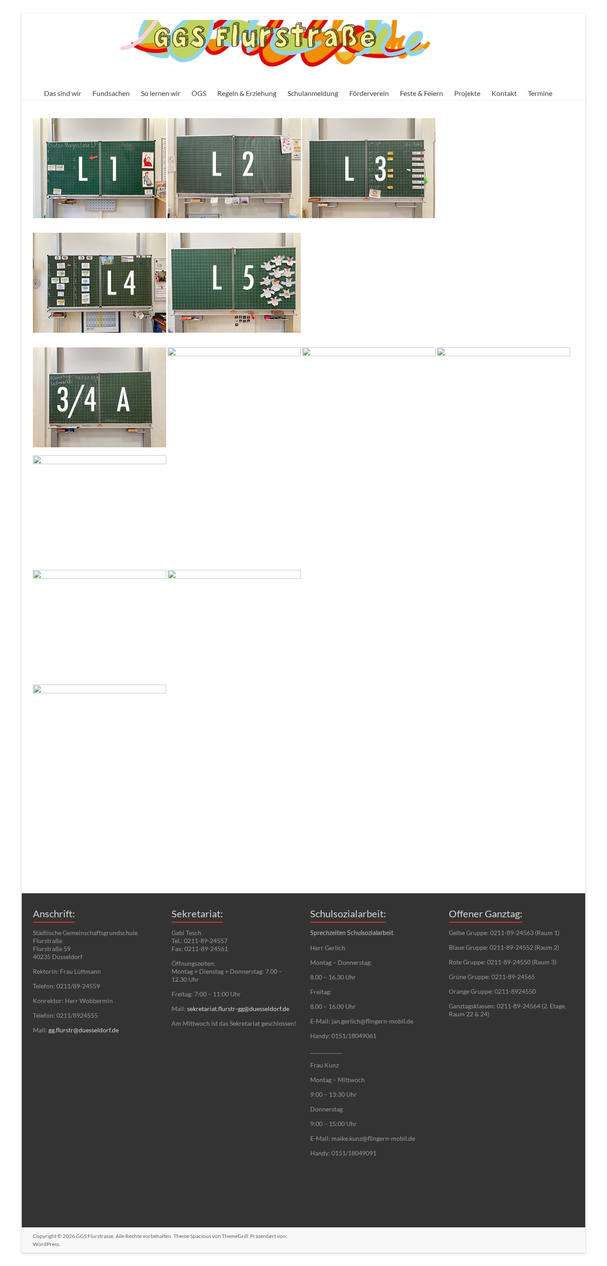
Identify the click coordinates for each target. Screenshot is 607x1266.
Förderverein (369, 93)
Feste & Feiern (421, 93)
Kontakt (504, 93)
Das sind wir (62, 93)
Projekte (467, 93)
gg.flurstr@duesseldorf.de (83, 1030)
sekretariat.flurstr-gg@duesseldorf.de (238, 1008)
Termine (540, 93)
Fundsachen (111, 93)
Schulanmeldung (313, 93)
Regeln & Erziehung (246, 93)
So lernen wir (160, 93)
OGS (199, 93)
